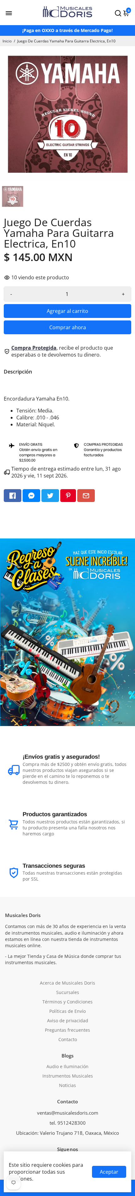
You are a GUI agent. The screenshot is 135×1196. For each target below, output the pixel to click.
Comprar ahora (67, 327)
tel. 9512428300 (68, 1123)
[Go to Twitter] (50, 495)
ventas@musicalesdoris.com (67, 1113)
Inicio (7, 41)
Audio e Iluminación (67, 1066)
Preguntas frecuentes (67, 1030)
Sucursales (67, 992)
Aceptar (109, 1171)
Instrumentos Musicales (67, 1076)
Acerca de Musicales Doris (67, 983)
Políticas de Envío (67, 1011)
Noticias (67, 1085)
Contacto (67, 1039)
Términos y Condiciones (67, 1002)
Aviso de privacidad (67, 1021)
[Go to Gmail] (86, 495)
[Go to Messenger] (31, 495)
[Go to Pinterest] (68, 495)
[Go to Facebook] (12, 495)
